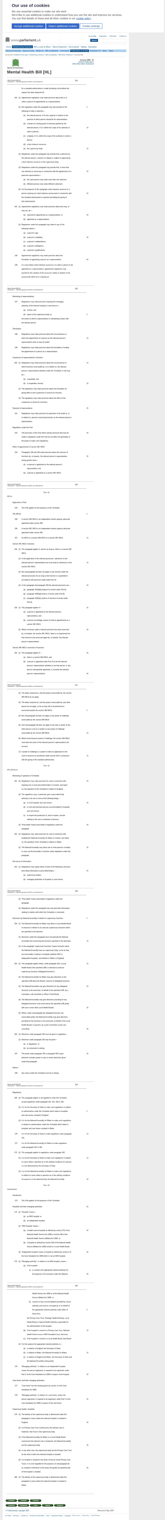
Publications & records (79, 51)
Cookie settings (91, 26)
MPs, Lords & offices (42, 47)
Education (92, 47)
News (105, 51)
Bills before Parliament (66, 55)
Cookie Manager (95, 1515)
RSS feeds (113, 36)
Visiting (83, 47)
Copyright (67, 1515)
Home (8, 47)
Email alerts (103, 36)
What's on (39, 51)
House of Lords (28, 51)
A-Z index (8, 1515)
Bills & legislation (51, 51)
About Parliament (60, 47)
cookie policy (83, 18)
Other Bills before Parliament (83, 64)
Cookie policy (85, 1515)
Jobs (47, 1515)
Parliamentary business (22, 47)
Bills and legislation (51, 55)
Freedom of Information (37, 1515)
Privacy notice (76, 1515)
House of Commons (13, 51)
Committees (64, 51)
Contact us (122, 36)
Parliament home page (21, 55)
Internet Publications (86, 62)
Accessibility (92, 36)
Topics (111, 51)
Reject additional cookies (63, 26)
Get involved (74, 47)
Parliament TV (95, 51)
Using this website (57, 1515)
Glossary (16, 1515)
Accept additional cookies (28, 26)
